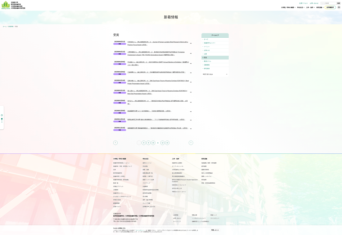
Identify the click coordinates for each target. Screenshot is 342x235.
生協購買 (145, 186)
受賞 (205, 57)
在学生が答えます (177, 188)
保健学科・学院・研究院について (122, 166)
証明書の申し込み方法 (149, 206)
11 (158, 143)
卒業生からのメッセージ (179, 191)
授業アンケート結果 (148, 179)
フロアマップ (146, 183)
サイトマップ (177, 221)
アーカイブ (215, 35)
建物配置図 (116, 203)
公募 (205, 54)
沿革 (114, 169)
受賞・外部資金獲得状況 (208, 183)
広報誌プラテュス (118, 186)
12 (162, 143)
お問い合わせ (314, 3)
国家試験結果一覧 (148, 173)
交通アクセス (303, 3)
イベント (207, 46)
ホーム (5, 26)
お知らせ (207, 50)
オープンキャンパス (177, 166)
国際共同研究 (205, 169)
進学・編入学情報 (148, 199)
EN (339, 7)
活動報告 (207, 65)
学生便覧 (145, 166)
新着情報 (10, 26)
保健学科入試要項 (177, 163)
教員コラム (207, 61)
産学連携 (203, 166)
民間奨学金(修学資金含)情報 (151, 189)
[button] (295, 8)
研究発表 (207, 68)
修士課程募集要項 (177, 173)
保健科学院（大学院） (119, 176)
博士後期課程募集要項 (178, 176)
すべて (206, 39)
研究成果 (203, 179)
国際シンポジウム (206, 176)
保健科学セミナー (209, 43)
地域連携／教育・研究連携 (208, 163)
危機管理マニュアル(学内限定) (200, 221)
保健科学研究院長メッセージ (121, 163)
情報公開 (194, 215)
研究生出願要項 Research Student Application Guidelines (185, 180)
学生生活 (300, 7)
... (139, 143)
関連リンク (214, 215)
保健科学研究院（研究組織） (121, 179)
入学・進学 (309, 7)
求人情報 (145, 196)
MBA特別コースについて (179, 185)
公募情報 (175, 215)
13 (167, 143)
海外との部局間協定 (207, 173)
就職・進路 (146, 169)
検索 (338, 3)
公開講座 (115, 189)
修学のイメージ (147, 163)
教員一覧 (115, 183)
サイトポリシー (140, 230)
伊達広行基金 (117, 199)
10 (153, 143)
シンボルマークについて (199, 218)
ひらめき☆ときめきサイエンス (122, 196)
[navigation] (184, 5)
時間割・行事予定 (148, 176)
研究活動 (319, 7)
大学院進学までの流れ (178, 169)
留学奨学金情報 (147, 193)
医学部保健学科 (117, 173)
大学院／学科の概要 (287, 7)
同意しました (215, 230)
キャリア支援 (146, 203)
